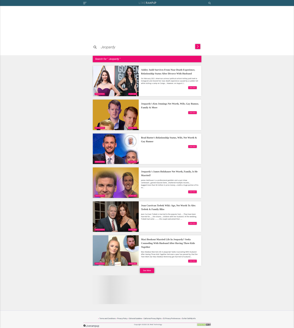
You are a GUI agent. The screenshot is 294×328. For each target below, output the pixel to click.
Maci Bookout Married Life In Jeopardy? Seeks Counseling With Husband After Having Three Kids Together (168, 243)
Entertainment (100, 94)
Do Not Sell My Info (189, 318)
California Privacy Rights (152, 318)
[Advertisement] (19, 22)
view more (192, 87)
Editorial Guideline (135, 318)
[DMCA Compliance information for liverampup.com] (204, 325)
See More (147, 270)
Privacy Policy (122, 318)
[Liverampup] (147, 3)
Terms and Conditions (107, 318)
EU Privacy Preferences (171, 318)
